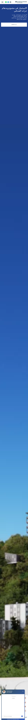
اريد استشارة (14, 24)
